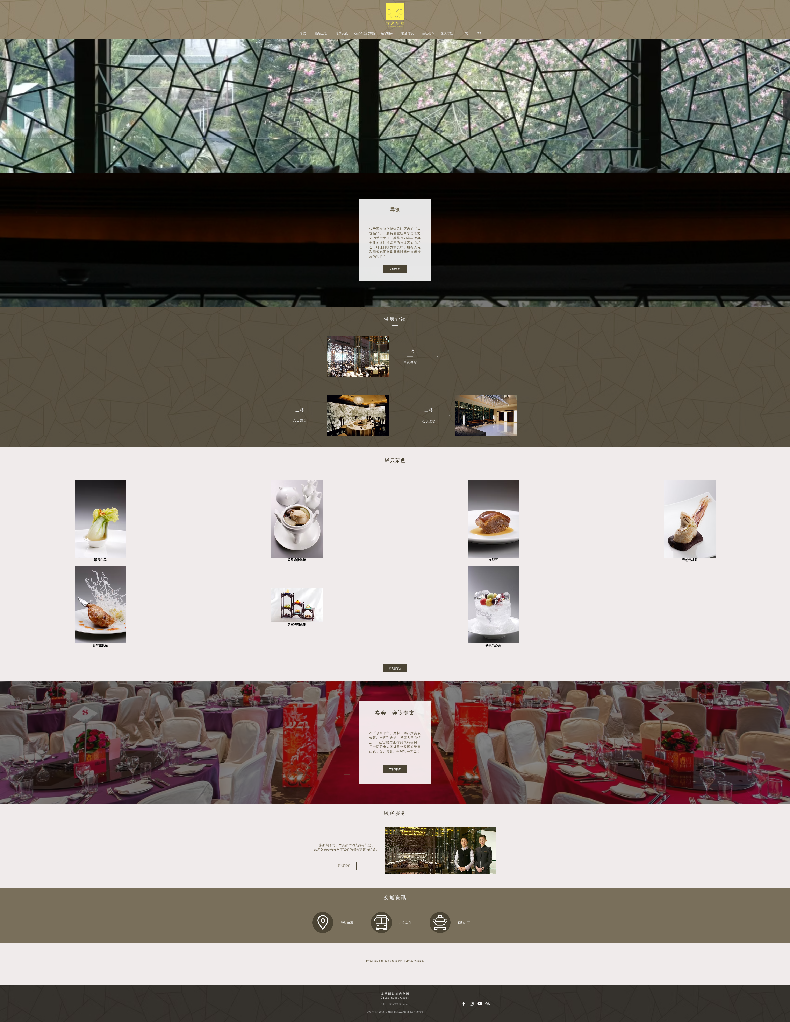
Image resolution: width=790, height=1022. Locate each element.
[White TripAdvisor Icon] (487, 1003)
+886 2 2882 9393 (398, 1004)
